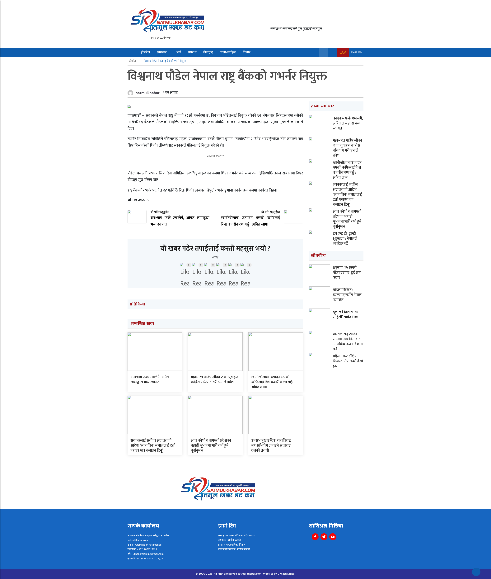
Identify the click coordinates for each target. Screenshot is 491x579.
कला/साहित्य (228, 52)
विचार (246, 52)
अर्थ (178, 52)
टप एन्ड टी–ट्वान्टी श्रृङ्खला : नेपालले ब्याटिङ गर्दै (345, 238)
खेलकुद (208, 52)
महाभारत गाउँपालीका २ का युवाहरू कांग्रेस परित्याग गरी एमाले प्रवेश (214, 379)
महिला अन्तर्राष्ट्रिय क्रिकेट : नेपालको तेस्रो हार (348, 361)
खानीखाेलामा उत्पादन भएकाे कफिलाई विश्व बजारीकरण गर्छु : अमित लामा (272, 382)
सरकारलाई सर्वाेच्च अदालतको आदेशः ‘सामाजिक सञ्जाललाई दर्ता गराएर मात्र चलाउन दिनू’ (152, 445)
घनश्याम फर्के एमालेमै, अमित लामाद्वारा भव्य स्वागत (149, 379)
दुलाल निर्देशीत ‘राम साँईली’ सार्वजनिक (346, 314)
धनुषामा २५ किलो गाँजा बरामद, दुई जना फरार (347, 273)
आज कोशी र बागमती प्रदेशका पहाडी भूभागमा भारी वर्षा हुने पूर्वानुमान (211, 445)
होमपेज (145, 52)
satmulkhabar (148, 93)
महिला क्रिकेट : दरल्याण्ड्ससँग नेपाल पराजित (347, 295)
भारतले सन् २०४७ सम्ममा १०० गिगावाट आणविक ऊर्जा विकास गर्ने (348, 341)
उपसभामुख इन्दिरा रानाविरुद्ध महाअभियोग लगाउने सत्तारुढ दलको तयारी (271, 445)
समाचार (162, 52)
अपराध (192, 52)
